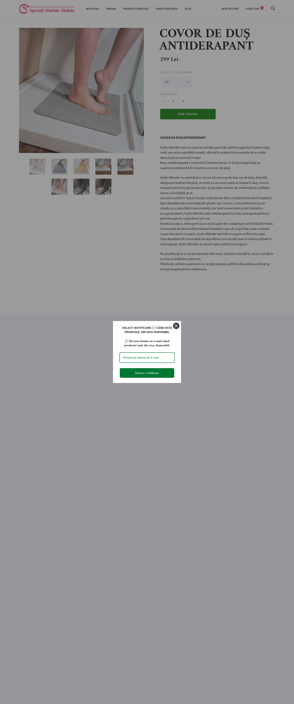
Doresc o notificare (147, 373)
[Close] (176, 326)
